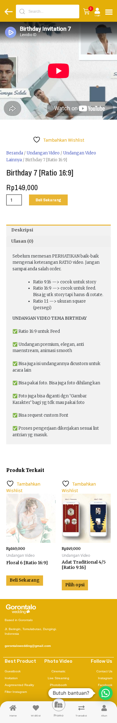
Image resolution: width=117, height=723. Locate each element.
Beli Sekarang (48, 200)
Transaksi (81, 715)
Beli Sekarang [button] (24, 580)
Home (13, 715)
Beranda (14, 153)
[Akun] (104, 708)
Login (97, 15)
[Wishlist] (36, 708)
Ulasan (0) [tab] (22, 241)
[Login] (97, 11)
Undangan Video (43, 153)
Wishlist (36, 715)
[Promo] (58, 704)
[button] (86, 11)
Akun (104, 715)
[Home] (13, 708)
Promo (58, 715)
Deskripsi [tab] (22, 230)
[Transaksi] (81, 708)
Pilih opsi (75, 585)
